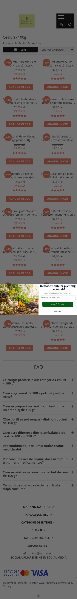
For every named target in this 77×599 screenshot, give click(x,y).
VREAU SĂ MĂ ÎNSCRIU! (57, 304)
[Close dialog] (74, 286)
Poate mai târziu (57, 311)
